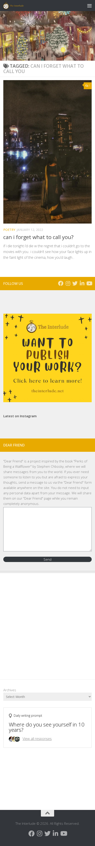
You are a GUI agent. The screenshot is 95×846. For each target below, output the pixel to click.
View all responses (37, 738)
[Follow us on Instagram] (67, 283)
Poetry (9, 230)
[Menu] (89, 5)
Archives (9, 690)
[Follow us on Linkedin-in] (82, 283)
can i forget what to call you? (38, 237)
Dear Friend (13, 461)
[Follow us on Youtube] (89, 283)
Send (47, 559)
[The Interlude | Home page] (16, 5)
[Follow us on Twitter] (75, 283)
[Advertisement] (47, 622)
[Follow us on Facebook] (60, 283)
